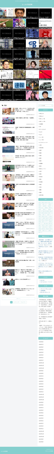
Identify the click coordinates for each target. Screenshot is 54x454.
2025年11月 (41, 365)
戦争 (40, 158)
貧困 (40, 192)
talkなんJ (41, 116)
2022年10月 (41, 436)
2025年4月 (41, 383)
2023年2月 (41, 426)
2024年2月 (41, 420)
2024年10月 (41, 399)
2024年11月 (41, 397)
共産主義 (41, 147)
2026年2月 (41, 357)
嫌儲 (40, 152)
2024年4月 (41, 415)
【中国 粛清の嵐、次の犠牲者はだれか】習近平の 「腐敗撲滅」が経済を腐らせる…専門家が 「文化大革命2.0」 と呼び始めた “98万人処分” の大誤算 (45, 303)
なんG (40, 131)
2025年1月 (41, 391)
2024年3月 (41, 418)
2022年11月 (41, 433)
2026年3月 (41, 355)
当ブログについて (50, 449)
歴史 (40, 179)
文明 (40, 171)
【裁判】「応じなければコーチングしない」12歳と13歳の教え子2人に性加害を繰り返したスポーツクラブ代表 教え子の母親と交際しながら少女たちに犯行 (45, 329)
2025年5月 (41, 381)
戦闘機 (40, 163)
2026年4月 (41, 352)
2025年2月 (41, 389)
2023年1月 (41, 428)
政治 (40, 166)
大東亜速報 (42, 290)
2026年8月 (41, 341)
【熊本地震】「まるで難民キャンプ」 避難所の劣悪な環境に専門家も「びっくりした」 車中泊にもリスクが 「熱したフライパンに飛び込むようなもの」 (45, 243)
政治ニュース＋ (42, 168)
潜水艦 (40, 181)
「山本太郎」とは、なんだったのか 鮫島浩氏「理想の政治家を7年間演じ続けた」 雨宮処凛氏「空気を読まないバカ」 (45, 312)
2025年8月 (41, 373)
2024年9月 (41, 402)
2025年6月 (41, 378)
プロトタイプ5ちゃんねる (45, 288)
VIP (40, 126)
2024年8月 (41, 404)
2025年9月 (41, 370)
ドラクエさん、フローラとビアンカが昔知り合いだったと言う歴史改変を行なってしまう (45, 265)
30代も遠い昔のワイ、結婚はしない (45, 322)
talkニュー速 (42, 118)
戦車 (40, 160)
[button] (52, 105)
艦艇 (40, 189)
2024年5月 (41, 412)
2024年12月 (41, 394)
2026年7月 (41, 344)
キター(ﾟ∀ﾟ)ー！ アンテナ (46, 281)
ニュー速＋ (41, 139)
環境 (40, 184)
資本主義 (41, 195)
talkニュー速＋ (42, 121)
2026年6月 (41, 347)
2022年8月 (41, 441)
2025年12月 (41, 362)
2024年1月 (41, 423)
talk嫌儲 (41, 124)
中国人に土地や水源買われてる (45, 271)
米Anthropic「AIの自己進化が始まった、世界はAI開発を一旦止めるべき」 (45, 259)
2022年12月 (41, 431)
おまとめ (42, 280)
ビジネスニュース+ (43, 142)
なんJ (40, 134)
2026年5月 (41, 349)
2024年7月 (41, 407)
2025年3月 (41, 386)
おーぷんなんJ (42, 129)
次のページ (18, 298)
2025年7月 (41, 376)
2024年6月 (41, 410)
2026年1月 (41, 360)
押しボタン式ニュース (45, 292)
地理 (40, 150)
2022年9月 (41, 439)
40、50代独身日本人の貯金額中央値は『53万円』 (45, 317)
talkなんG (41, 113)
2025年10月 (41, 368)
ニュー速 (41, 137)
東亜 (40, 174)
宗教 (40, 155)
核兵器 (40, 176)
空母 (40, 187)
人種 (40, 145)
